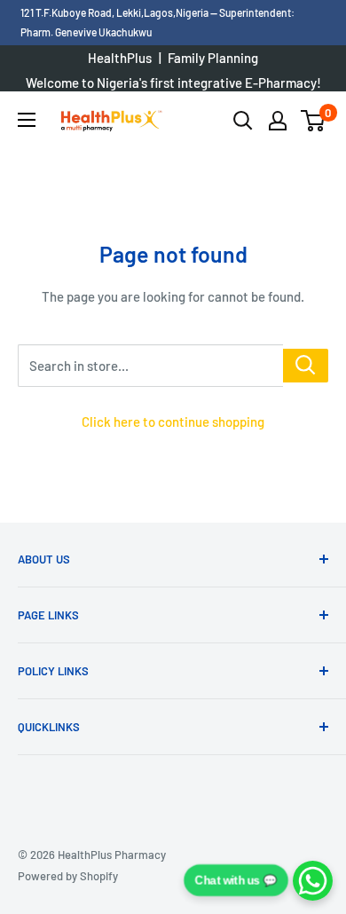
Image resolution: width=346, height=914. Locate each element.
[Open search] (243, 120)
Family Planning (213, 58)
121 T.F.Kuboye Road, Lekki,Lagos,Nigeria (115, 12)
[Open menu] (26, 120)
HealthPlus (120, 58)
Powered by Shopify (68, 876)
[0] (314, 120)
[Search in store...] (305, 365)
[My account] (278, 120)
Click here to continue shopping (173, 421)
